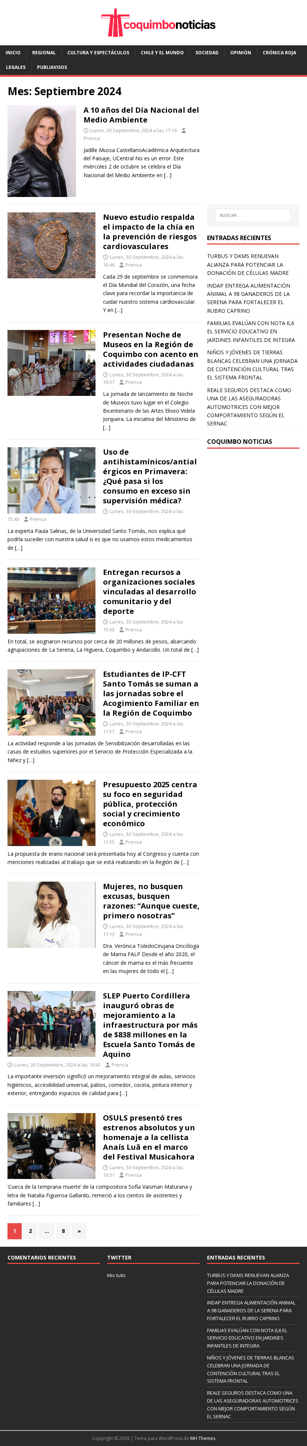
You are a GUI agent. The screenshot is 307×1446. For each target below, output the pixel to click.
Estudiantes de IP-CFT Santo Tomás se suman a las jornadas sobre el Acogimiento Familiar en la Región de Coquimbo (151, 693)
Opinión (240, 52)
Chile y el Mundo (162, 52)
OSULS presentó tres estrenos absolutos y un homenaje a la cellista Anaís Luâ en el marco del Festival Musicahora (149, 1137)
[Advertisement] (257, 147)
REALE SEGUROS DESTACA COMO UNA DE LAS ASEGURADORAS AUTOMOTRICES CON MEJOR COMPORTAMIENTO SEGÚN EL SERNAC (249, 406)
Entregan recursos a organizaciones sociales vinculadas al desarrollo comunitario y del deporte (149, 591)
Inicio (13, 52)
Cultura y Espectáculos (98, 52)
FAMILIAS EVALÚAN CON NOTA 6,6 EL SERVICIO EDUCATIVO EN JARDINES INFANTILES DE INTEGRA (251, 331)
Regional (44, 52)
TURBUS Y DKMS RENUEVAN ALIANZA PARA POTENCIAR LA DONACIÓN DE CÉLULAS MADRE (248, 264)
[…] (167, 175)
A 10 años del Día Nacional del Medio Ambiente (141, 115)
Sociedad (207, 52)
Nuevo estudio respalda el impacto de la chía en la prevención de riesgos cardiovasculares (150, 231)
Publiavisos (52, 67)
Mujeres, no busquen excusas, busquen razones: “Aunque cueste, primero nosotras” (151, 901)
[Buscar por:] (253, 215)
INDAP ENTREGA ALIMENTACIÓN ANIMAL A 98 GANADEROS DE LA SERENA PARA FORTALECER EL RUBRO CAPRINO (251, 1310)
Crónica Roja (279, 52)
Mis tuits (116, 1275)
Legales (15, 67)
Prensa (91, 138)
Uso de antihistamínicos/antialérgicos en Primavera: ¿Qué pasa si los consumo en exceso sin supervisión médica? (150, 476)
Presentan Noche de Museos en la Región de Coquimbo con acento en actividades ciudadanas (150, 349)
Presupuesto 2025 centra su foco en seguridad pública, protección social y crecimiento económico (150, 803)
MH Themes (202, 1438)
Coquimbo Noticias (239, 441)
